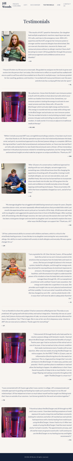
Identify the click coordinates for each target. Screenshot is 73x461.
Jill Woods (7, 5)
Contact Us (67, 5)
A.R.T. (26, 5)
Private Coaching (17, 5)
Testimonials (48, 5)
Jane (58, 5)
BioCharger (35, 5)
